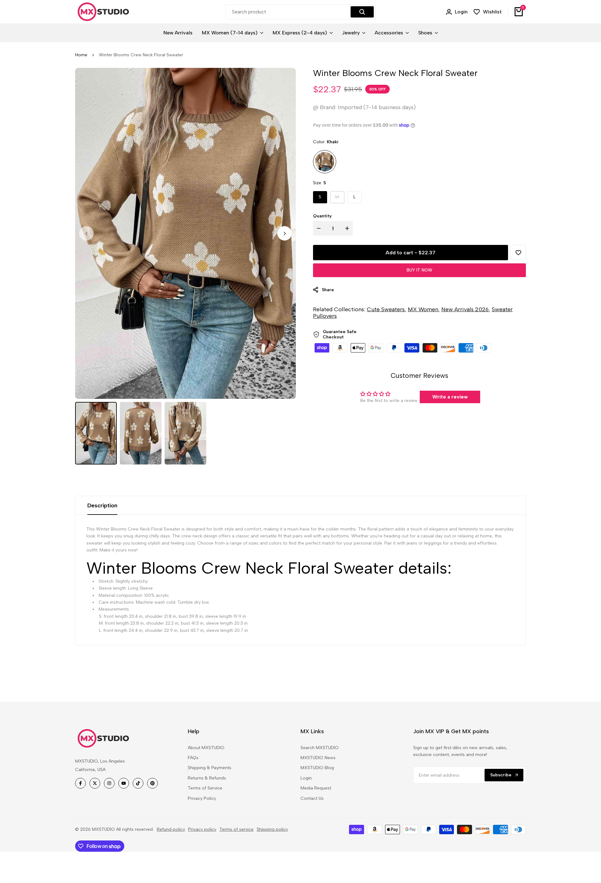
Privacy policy (202, 829)
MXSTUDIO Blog (317, 767)
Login (306, 778)
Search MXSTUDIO (319, 747)
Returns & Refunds (207, 778)
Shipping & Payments (209, 767)
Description (102, 505)
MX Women (423, 309)
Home (81, 55)
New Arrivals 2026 (465, 309)
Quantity (322, 216)
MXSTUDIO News (318, 757)
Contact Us (312, 798)
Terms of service (236, 829)
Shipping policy (272, 829)
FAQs (193, 757)
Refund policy (171, 829)
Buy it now (419, 270)
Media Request (315, 788)
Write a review (450, 397)
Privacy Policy (202, 798)
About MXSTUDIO (206, 747)
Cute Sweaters (386, 309)
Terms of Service (205, 788)
